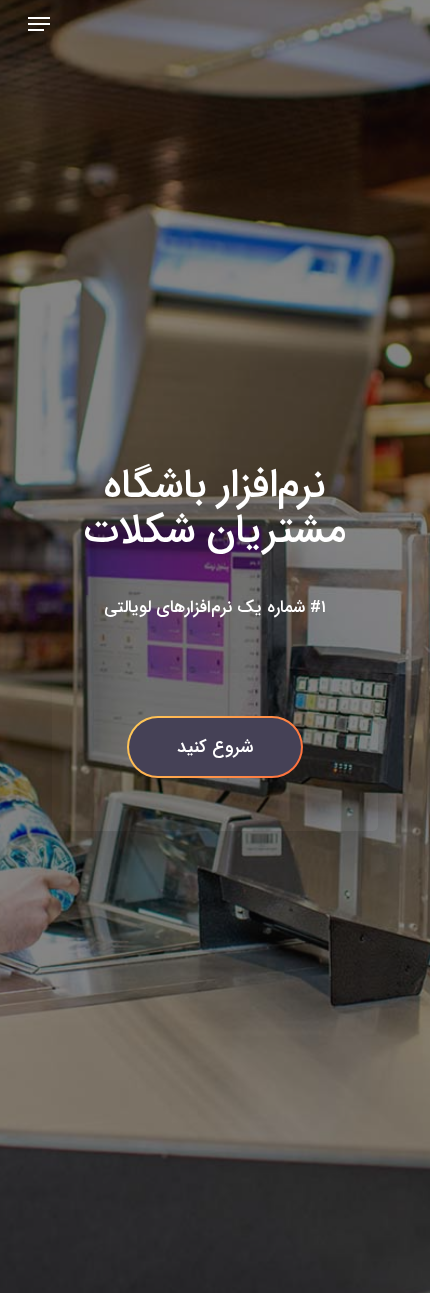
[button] (39, 24)
